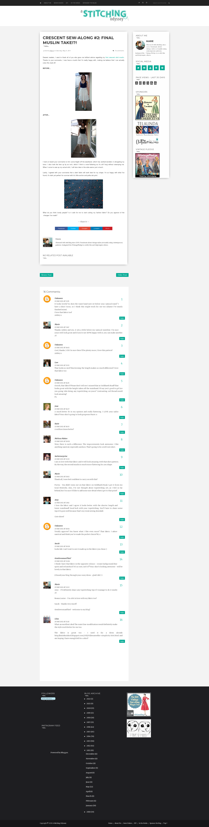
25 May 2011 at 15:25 (62, 622)
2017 (89, 722)
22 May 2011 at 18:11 (62, 477)
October (89, 763)
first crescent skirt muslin (115, 57)
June (88, 782)
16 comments (119, 51)
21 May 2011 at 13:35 (62, 301)
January (89, 805)
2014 (89, 736)
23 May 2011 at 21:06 (62, 561)
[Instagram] (144, 67)
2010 (89, 812)
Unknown (59, 298)
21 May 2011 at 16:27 (62, 409)
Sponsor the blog (90, 3)
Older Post (122, 275)
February (90, 801)
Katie (57, 424)
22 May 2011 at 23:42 (62, 503)
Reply (122, 318)
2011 (89, 750)
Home (110, 823)
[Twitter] (138, 67)
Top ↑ (165, 823)
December (90, 754)
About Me (47, 3)
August (89, 773)
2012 (89, 746)
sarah (57, 543)
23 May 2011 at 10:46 (62, 529)
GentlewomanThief (63, 558)
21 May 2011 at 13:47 (62, 327)
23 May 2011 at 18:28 (62, 546)
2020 (89, 708)
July (87, 777)
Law (56, 362)
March (89, 796)
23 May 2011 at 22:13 (62, 587)
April (88, 791)
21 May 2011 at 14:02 (62, 348)
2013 (89, 741)
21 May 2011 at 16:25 (62, 383)
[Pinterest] (156, 67)
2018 (89, 718)
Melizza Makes (61, 438)
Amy (56, 500)
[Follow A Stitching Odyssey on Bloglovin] (48, 699)
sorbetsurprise (61, 456)
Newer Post (46, 275)
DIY (67, 3)
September (91, 768)
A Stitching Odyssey (59, 823)
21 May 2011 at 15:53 (62, 365)
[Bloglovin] (162, 67)
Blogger (64, 752)
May (88, 787)
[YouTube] (150, 67)
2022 (89, 699)
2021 (89, 703)
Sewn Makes (58, 3)
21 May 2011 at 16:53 (62, 426)
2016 (89, 727)
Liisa (57, 619)
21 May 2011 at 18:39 (62, 441)
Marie (52, 51)
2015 (89, 732)
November (90, 759)
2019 (89, 713)
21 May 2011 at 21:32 (62, 459)
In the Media (75, 3)
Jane (56, 406)
